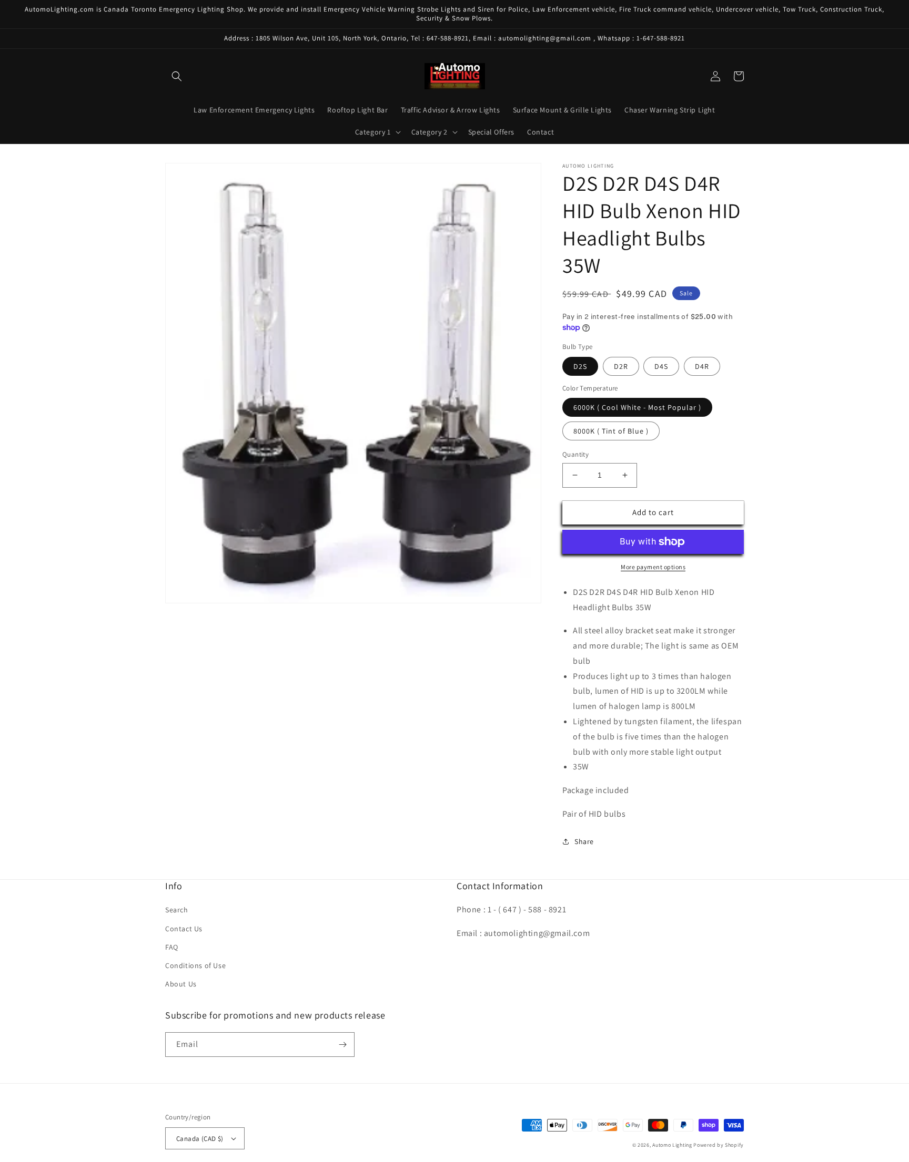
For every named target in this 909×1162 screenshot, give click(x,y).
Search (176, 909)
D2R (621, 366)
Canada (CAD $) (200, 1138)
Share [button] (584, 841)
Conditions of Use (195, 965)
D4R (702, 366)
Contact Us (184, 928)
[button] (176, 76)
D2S (580, 366)
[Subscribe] (342, 1044)
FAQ (171, 947)
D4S (661, 366)
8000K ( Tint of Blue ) (611, 431)
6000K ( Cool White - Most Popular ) (637, 407)
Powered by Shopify (718, 1145)
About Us (181, 984)
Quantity (575, 454)
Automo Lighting (672, 1145)
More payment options (653, 567)
